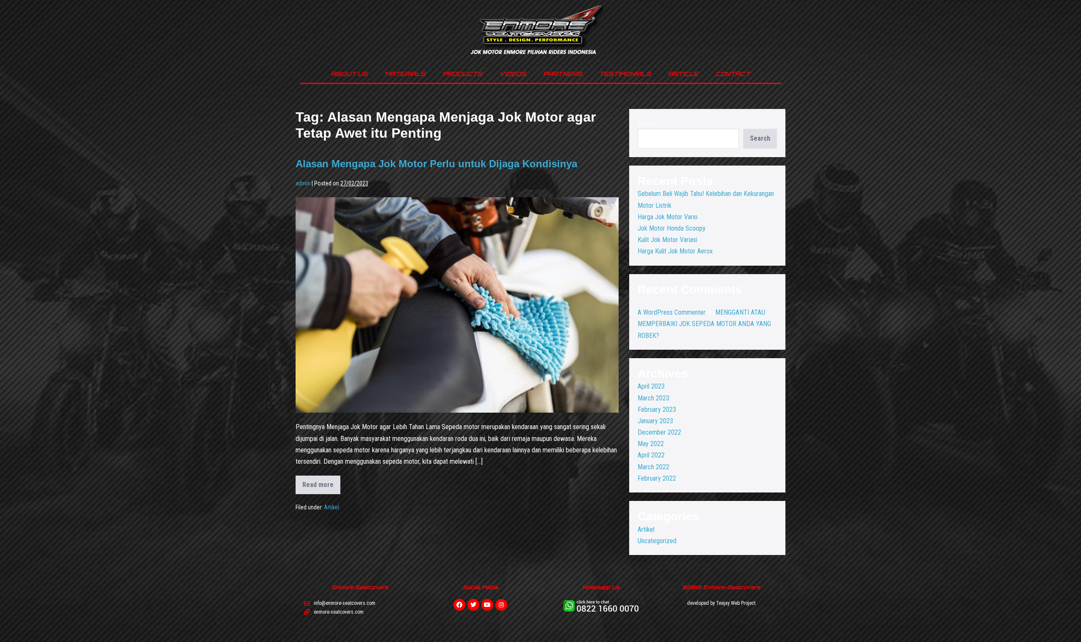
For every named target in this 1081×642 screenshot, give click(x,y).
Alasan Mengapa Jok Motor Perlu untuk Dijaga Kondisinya (436, 163)
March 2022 (653, 467)
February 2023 (657, 409)
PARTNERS (562, 73)
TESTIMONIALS (625, 73)
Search (647, 123)
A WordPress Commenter (672, 312)
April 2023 (651, 386)
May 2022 (651, 444)
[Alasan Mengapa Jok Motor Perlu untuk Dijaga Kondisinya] (457, 305)
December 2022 (659, 432)
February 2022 (657, 478)
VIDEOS (512, 73)
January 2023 (655, 421)
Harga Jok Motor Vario (668, 217)
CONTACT (732, 73)
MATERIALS (405, 73)
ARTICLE (683, 73)
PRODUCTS (462, 73)
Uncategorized (657, 541)
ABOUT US (349, 73)
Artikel (331, 507)
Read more (321, 482)
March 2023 (653, 398)
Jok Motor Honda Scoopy (672, 228)
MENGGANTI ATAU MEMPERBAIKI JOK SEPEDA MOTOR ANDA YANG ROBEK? (704, 323)
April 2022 (651, 455)
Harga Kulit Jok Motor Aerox (675, 251)
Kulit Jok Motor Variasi (667, 240)
